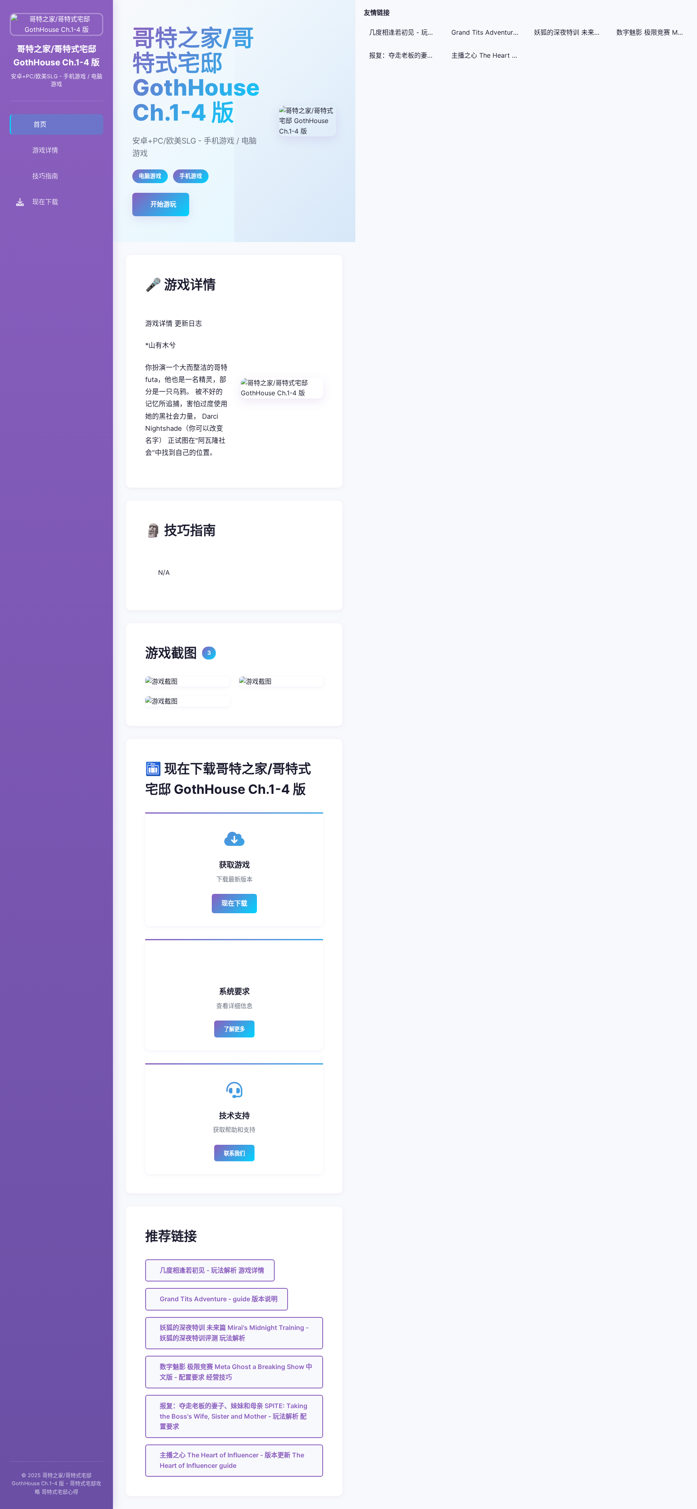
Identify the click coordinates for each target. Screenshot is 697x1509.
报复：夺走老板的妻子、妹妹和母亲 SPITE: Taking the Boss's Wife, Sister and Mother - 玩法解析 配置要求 (233, 1416)
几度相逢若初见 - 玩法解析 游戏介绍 (405, 32)
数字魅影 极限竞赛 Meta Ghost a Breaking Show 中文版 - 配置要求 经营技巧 (236, 1372)
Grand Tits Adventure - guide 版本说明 (219, 1299)
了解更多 (234, 1029)
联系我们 (234, 1153)
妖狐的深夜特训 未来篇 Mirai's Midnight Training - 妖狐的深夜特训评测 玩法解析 (234, 1332)
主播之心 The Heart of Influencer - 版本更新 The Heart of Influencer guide (232, 1460)
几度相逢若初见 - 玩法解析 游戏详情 (212, 1270)
